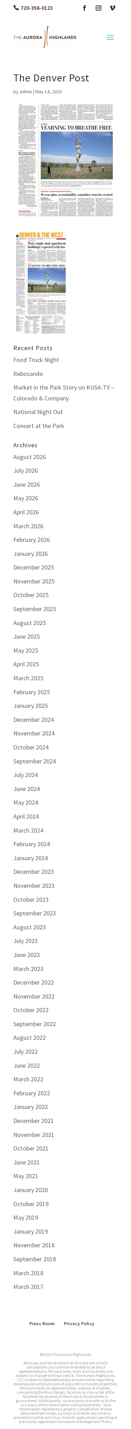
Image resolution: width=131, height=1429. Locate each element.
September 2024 (34, 761)
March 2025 (28, 678)
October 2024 (31, 747)
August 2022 (29, 1037)
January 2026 (30, 554)
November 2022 (33, 996)
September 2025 (34, 609)
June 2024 (26, 789)
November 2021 (33, 1135)
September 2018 (34, 1259)
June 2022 (26, 1065)
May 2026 (25, 498)
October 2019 (31, 1204)
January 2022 (30, 1107)
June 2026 (26, 484)
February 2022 (31, 1093)
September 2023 (34, 913)
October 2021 (31, 1148)
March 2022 (28, 1079)
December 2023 (33, 872)
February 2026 (31, 540)
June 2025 (26, 636)
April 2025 (26, 664)
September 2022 (34, 1024)
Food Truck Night (36, 360)
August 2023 (29, 927)
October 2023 (31, 899)
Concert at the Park (38, 426)
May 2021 (25, 1176)
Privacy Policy (79, 1323)
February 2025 (31, 692)
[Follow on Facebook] (84, 8)
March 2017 (28, 1287)
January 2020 (30, 1190)
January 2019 (30, 1231)
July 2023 (25, 941)
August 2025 (29, 623)
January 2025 (30, 706)
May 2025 (25, 650)
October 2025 (31, 595)
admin (26, 91)
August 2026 (29, 457)
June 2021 (26, 1162)
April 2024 (26, 816)
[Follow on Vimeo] (112, 8)
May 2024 (25, 802)
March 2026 (28, 526)
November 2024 (33, 733)
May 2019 (25, 1217)
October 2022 (31, 1010)
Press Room (42, 1323)
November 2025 (33, 581)
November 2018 (33, 1245)
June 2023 (26, 955)
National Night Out (38, 412)
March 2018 (28, 1273)
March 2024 (28, 830)
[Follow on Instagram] (98, 8)
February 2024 (31, 844)
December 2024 (33, 720)
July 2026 (25, 470)
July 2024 (25, 775)
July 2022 (25, 1051)
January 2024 (30, 858)
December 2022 (33, 982)
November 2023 (33, 886)
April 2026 (26, 512)
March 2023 (28, 969)
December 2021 (33, 1121)
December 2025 (33, 567)
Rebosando (28, 374)
